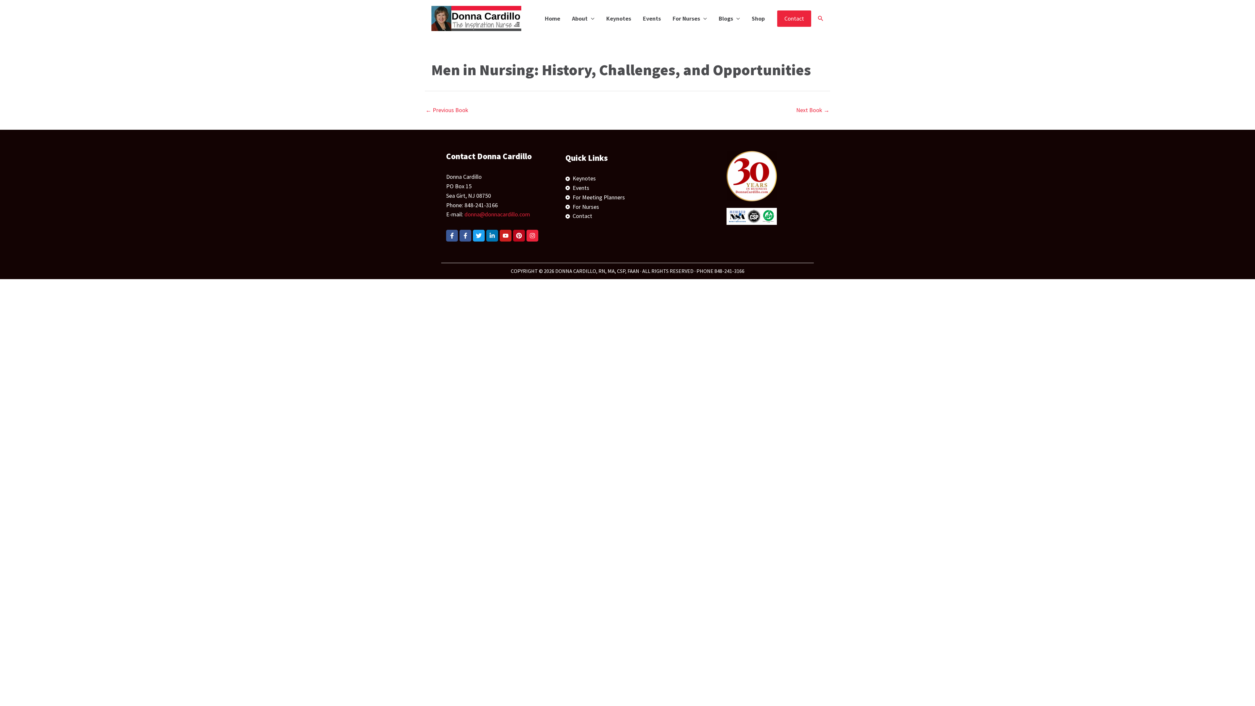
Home (552, 18)
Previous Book (447, 110)
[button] (591, 18)
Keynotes (618, 18)
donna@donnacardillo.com (497, 214)
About (580, 18)
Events (652, 18)
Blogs (726, 18)
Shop (758, 18)
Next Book (812, 110)
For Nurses (686, 18)
